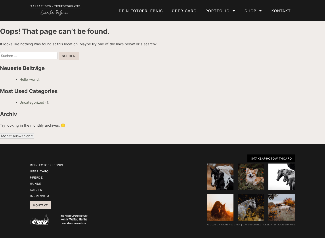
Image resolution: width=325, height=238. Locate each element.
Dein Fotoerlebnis (141, 10)
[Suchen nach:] (29, 55)
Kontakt (281, 10)
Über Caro (184, 10)
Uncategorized (31, 102)
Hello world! (29, 79)
